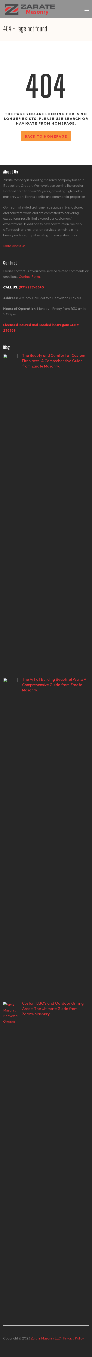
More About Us (14, 246)
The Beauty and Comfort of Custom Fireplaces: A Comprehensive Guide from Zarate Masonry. (53, 361)
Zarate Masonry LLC (46, 1338)
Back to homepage (46, 136)
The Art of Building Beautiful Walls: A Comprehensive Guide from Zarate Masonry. (54, 684)
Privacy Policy (73, 1338)
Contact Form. (30, 276)
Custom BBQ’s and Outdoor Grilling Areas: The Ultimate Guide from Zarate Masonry (53, 1008)
